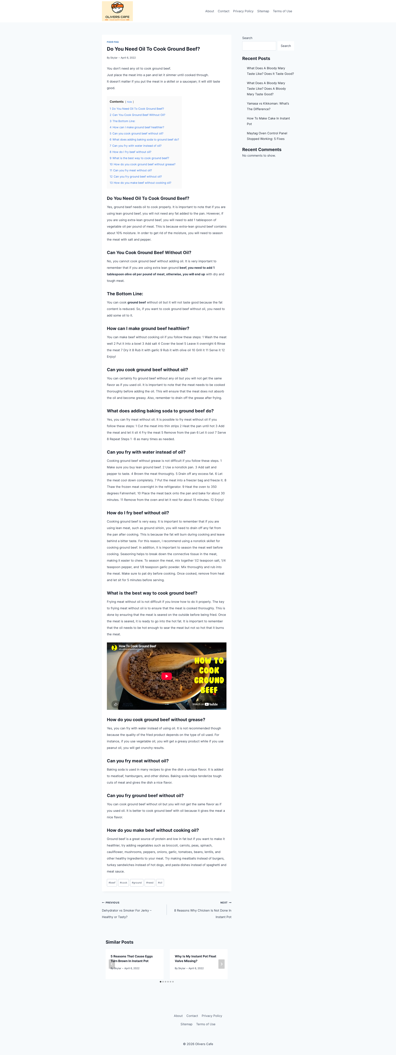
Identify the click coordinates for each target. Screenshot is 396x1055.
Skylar (117, 968)
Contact (223, 11)
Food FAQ (113, 42)
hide (129, 101)
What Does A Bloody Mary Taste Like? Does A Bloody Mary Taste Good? (266, 88)
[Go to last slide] (112, 964)
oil (160, 882)
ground (137, 882)
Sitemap (263, 11)
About (209, 11)
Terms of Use (282, 11)
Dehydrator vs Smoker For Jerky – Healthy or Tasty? (126, 910)
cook (123, 882)
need (149, 882)
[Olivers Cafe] (117, 11)
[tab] (160, 981)
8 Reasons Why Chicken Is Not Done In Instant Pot (202, 910)
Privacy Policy (243, 11)
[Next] (221, 964)
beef (112, 882)
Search (247, 38)
